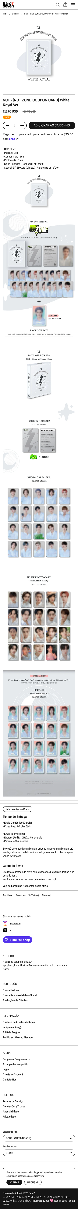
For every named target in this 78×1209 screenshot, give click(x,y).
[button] (58, 5)
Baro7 (32, 1193)
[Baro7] (28, 5)
